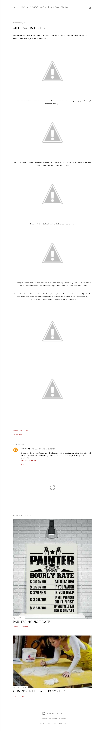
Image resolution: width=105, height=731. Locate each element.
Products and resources (44, 7)
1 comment (24, 627)
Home (24, 7)
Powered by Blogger (55, 713)
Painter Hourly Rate (31, 621)
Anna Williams (60, 719)
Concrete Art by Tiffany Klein (39, 691)
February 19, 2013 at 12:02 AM (43, 449)
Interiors (22, 434)
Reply (24, 464)
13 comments (25, 696)
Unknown (25, 449)
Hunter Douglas (28, 460)
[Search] (90, 7)
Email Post (24, 431)
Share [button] (15, 431)
